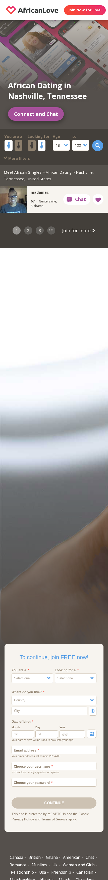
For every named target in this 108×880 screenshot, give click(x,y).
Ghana (52, 857)
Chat (90, 857)
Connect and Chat (36, 114)
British (34, 857)
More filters (18, 158)
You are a (13, 136)
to (74, 136)
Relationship (22, 872)
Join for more (77, 230)
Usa (42, 872)
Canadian (84, 872)
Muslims (39, 865)
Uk (55, 865)
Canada (16, 857)
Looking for (39, 136)
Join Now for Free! (84, 10)
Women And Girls (79, 865)
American (71, 857)
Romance (18, 865)
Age (56, 136)
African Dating (59, 172)
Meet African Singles (22, 172)
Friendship (61, 872)
